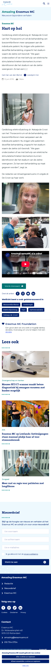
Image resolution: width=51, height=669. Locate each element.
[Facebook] (18, 293)
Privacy (23, 612)
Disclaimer (14, 612)
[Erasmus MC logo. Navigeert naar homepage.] (7, 4)
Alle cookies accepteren (25, 657)
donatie (8, 332)
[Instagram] (23, 293)
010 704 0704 (10, 642)
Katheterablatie (36, 310)
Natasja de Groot (10, 315)
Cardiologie (28, 305)
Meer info (25, 665)
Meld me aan (11, 562)
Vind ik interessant (12, 286)
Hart (23, 310)
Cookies (4, 612)
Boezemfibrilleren (11, 305)
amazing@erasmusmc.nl (16, 637)
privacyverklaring (31, 554)
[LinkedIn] (33, 293)
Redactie (8, 583)
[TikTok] (15, 608)
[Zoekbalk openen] (44, 3)
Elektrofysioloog (10, 310)
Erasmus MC (10, 593)
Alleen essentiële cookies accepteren (25, 661)
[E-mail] (28, 293)
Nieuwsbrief (10, 588)
